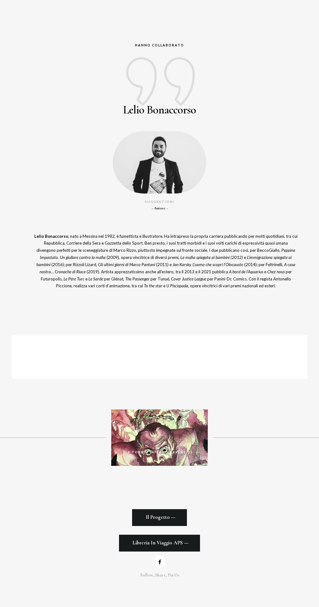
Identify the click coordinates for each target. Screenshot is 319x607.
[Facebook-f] (160, 562)
